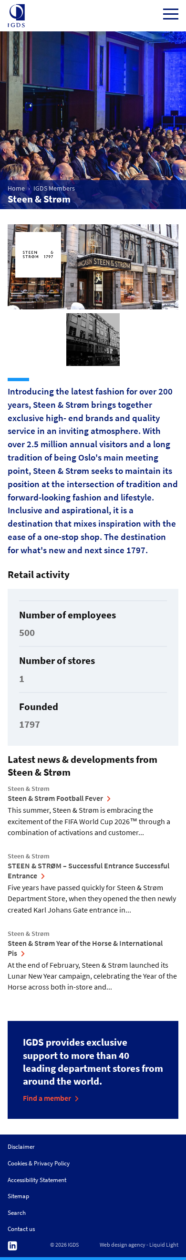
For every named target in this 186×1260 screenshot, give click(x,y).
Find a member (47, 1098)
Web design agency (122, 1244)
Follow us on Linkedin (12, 1245)
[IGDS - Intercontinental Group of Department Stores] (16, 16)
